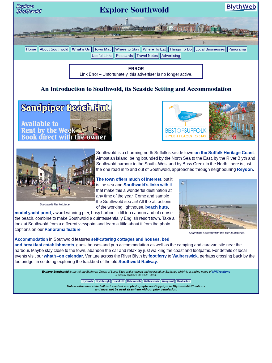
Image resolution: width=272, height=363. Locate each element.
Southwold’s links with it (148, 185)
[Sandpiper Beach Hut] (65, 140)
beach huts (156, 207)
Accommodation (31, 239)
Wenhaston (183, 281)
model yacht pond (33, 212)
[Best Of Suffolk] (209, 140)
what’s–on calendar (63, 256)
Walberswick (185, 256)
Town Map (103, 49)
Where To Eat (154, 49)
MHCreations (221, 271)
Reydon (245, 169)
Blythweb (87, 281)
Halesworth (134, 281)
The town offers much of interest (128, 179)
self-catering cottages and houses (125, 239)
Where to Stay (127, 49)
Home (31, 49)
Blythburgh (103, 281)
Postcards (124, 56)
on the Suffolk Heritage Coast (224, 152)
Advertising (171, 56)
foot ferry (157, 256)
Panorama (237, 49)
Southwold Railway (137, 261)
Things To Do (180, 49)
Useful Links (102, 56)
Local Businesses (210, 49)
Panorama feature (62, 229)
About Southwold (54, 49)
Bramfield (118, 281)
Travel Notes (147, 56)
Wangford (168, 281)
